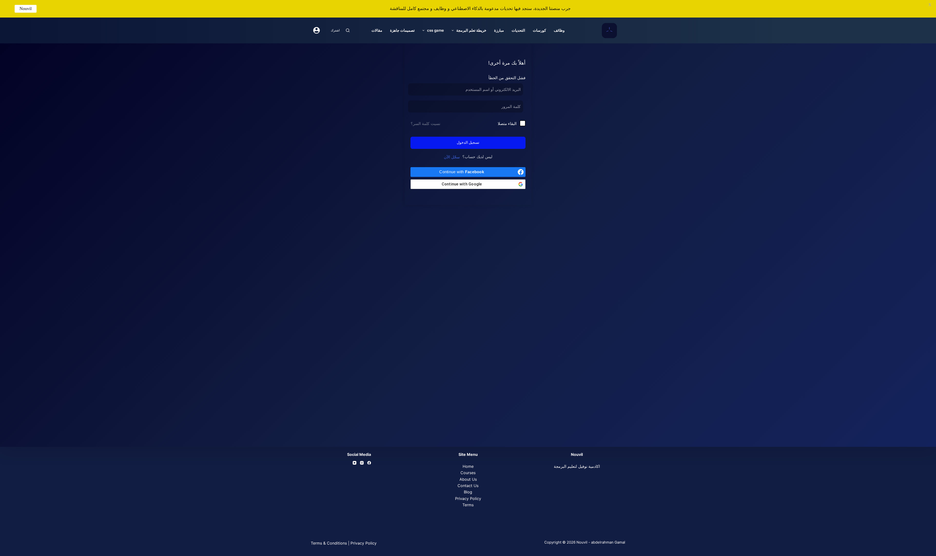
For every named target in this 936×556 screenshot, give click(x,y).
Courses (468, 472)
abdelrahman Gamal (608, 542)
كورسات (539, 30)
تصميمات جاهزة (402, 30)
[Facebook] (369, 463)
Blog (468, 491)
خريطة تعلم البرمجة (471, 30)
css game (435, 30)
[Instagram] (362, 463)
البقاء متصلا (507, 123)
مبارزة (499, 30)
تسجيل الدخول (468, 142)
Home (468, 466)
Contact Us (468, 485)
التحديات (518, 30)
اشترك (335, 30)
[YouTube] (354, 463)
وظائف (559, 30)
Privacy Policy (468, 498)
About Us (468, 479)
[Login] (316, 30)
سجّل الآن (452, 156)
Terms (468, 504)
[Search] (348, 30)
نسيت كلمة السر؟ (425, 123)
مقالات (376, 30)
